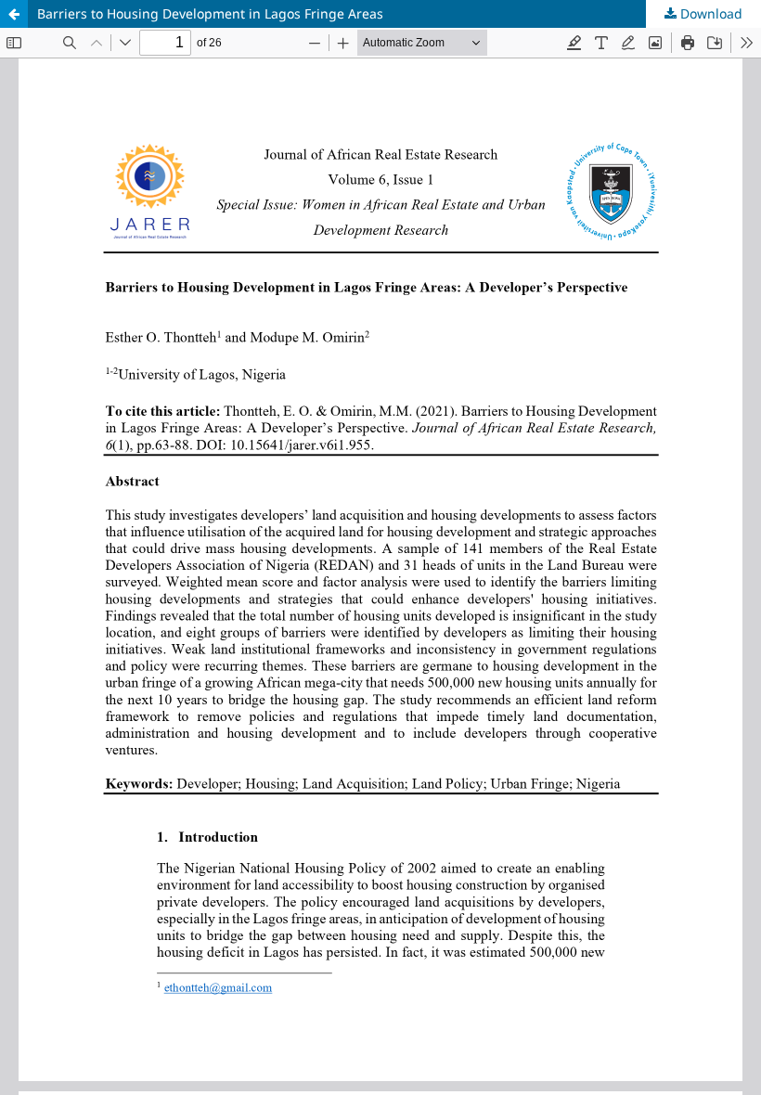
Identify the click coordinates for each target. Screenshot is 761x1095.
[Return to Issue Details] (14, 14)
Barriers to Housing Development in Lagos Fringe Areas (210, 13)
